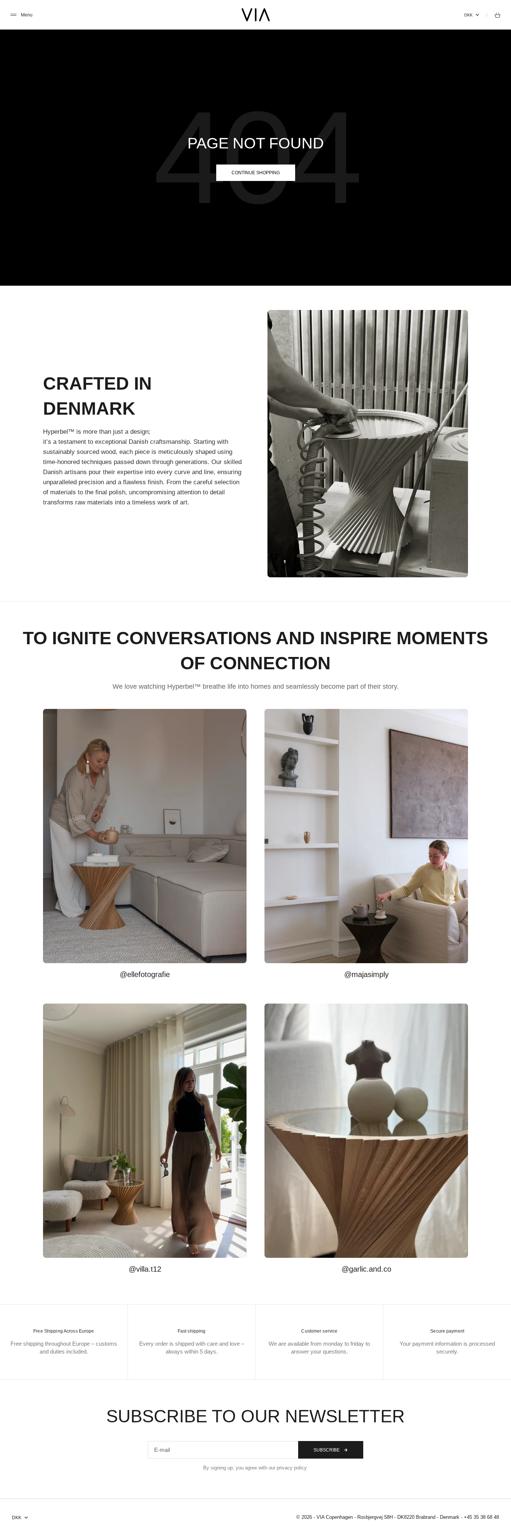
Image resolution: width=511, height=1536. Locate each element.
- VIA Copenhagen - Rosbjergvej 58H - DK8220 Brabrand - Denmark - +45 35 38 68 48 (406, 1517)
